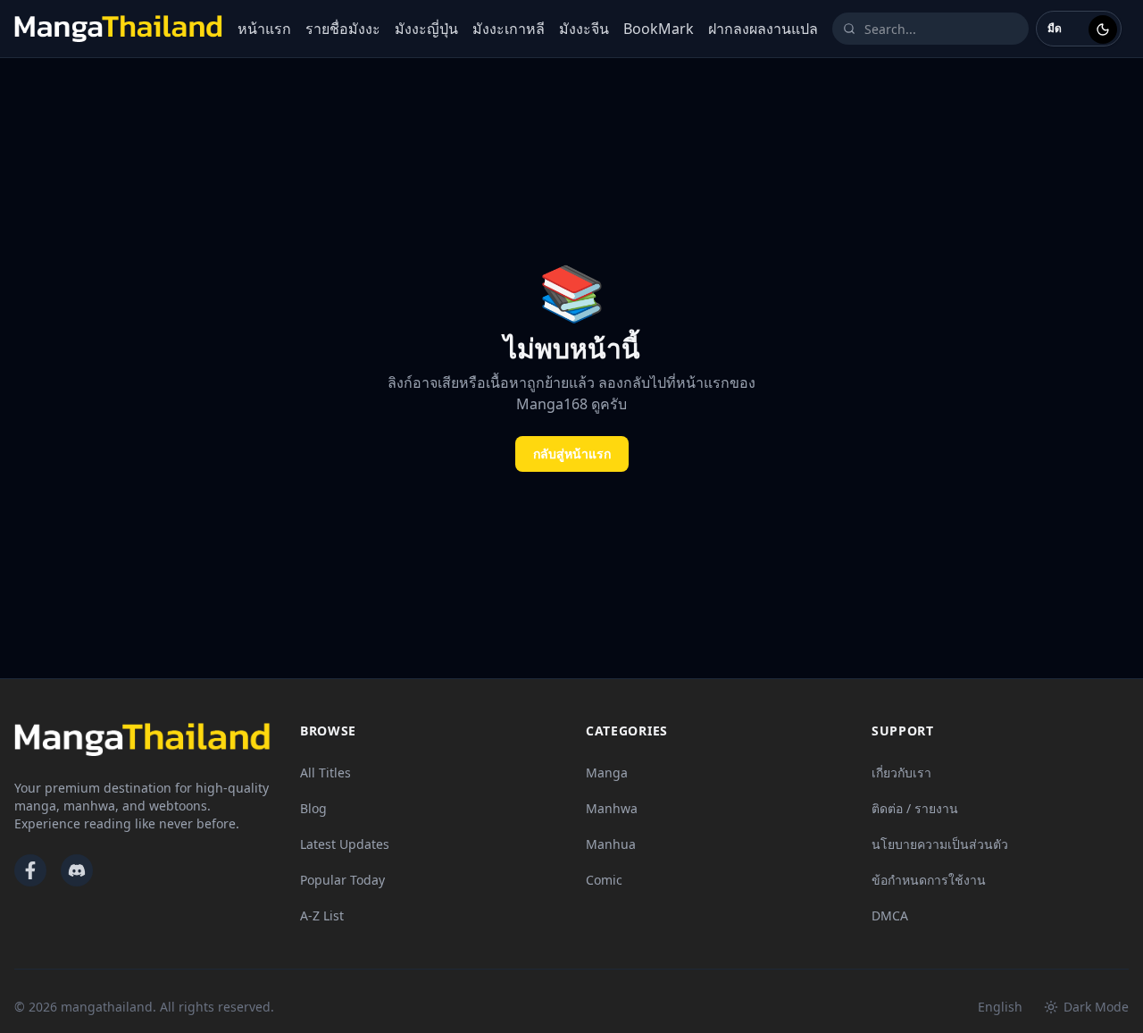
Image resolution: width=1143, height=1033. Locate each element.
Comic (604, 879)
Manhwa (612, 808)
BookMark (658, 28)
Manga (607, 772)
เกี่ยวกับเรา (901, 772)
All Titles (325, 772)
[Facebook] (30, 870)
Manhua (611, 844)
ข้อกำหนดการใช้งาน (929, 879)
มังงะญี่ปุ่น (426, 28)
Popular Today (342, 879)
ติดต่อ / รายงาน (915, 808)
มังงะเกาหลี (508, 28)
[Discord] (77, 870)
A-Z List (322, 915)
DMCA (890, 915)
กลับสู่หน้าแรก (572, 453)
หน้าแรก (264, 28)
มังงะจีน (584, 28)
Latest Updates (344, 844)
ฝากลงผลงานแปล (763, 28)
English (1000, 1006)
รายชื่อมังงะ (342, 28)
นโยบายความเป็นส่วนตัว (940, 844)
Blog (313, 808)
